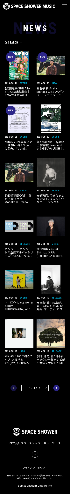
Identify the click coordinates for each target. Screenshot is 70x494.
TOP (67, 486)
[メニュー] (64, 6)
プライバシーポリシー (35, 467)
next (56, 388)
